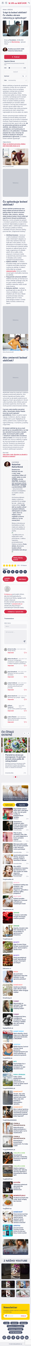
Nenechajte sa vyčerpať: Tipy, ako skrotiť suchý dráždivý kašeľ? (19, 1006)
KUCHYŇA (16, 1182)
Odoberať (23, 1316)
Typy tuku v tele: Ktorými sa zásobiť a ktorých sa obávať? (15, 455)
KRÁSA (15, 972)
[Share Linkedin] (21, 571)
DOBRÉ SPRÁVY (18, 1031)
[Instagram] (4, 1337)
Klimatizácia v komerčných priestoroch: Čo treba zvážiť (20, 1143)
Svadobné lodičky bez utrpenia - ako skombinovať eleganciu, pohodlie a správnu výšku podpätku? (20, 889)
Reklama (24, 1323)
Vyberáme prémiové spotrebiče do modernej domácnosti (20, 1187)
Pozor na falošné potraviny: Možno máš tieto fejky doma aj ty (14, 145)
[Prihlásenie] (2, 3)
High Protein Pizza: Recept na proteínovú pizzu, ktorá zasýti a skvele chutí (20, 947)
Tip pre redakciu (15, 1332)
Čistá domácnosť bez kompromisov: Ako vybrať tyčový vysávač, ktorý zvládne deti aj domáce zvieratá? (20, 1218)
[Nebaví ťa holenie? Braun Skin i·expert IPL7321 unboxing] (8, 1293)
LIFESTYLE (10, 9)
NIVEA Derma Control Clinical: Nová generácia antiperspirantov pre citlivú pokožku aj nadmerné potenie (20, 1051)
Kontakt (14, 1323)
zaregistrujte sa (17, 604)
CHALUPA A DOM (19, 1153)
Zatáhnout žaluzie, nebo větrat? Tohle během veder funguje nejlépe (20, 989)
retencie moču (11, 271)
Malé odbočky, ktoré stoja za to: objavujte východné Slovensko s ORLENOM (20, 1036)
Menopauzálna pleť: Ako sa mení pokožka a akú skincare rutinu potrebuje (20, 846)
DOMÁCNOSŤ (17, 1091)
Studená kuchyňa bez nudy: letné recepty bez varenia (20, 1199)
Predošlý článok (7, 579)
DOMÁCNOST (17, 985)
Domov (5, 9)
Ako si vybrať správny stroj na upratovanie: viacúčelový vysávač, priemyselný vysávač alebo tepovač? (20, 1112)
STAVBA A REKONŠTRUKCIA (19, 1124)
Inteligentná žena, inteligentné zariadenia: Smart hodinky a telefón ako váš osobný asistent (19, 1021)
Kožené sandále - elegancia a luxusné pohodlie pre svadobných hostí (20, 901)
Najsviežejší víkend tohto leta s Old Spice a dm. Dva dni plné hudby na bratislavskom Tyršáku (20, 813)
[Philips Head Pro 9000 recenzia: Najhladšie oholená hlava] (22, 1284)
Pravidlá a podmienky (15, 1326)
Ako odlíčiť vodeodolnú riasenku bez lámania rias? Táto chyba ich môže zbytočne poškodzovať (20, 871)
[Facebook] (13, 1337)
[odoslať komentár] (24, 641)
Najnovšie (22, 805)
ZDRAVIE (16, 913)
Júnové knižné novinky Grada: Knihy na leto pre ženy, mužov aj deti (20, 1230)
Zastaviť (15, 72)
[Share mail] (25, 571)
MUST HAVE (17, 896)
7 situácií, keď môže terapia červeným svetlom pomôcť (20, 916)
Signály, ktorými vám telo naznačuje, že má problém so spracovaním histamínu (20, 931)
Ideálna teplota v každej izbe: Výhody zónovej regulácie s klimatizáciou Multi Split (20, 1171)
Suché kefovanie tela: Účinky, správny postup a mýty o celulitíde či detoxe (20, 857)
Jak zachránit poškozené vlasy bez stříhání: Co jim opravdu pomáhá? (20, 976)
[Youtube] (9, 1337)
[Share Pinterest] (17, 571)
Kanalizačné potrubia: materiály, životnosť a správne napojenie (20, 1157)
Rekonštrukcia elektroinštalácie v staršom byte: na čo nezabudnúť (20, 1130)
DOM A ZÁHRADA (19, 1074)
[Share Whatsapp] (8, 571)
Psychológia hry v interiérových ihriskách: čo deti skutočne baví (19, 1066)
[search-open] (6, 3)
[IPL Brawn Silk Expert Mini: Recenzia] (22, 1293)
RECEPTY (16, 942)
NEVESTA (16, 883)
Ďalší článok (22, 579)
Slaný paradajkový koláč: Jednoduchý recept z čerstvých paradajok (19, 960)
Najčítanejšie (9, 805)
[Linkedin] (27, 1337)
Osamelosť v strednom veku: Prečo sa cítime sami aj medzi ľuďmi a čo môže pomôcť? (20, 825)
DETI (15, 1061)
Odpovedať (11, 652)
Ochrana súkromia (15, 1329)
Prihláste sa (8, 594)
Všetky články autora (18, 559)
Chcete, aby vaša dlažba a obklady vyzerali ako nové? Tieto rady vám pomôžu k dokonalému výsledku (19, 1099)
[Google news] (22, 1337)
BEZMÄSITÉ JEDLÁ (19, 1195)
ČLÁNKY (16, 1001)
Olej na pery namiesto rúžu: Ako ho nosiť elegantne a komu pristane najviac (20, 836)
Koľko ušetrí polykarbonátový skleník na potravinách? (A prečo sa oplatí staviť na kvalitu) (20, 1081)
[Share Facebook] (4, 571)
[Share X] (12, 571)
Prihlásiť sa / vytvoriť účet (15, 612)
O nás (6, 1323)
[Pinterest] (18, 1337)
